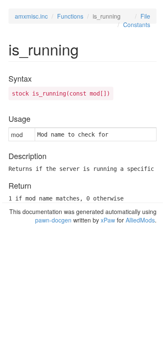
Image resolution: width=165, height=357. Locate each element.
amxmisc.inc (31, 16)
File (145, 16)
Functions (70, 16)
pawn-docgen (53, 220)
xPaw (108, 220)
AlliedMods (140, 220)
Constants (136, 24)
